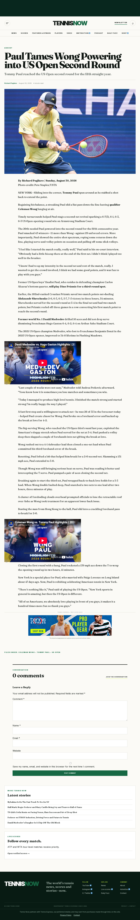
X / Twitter (86, 893)
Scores (24, 33)
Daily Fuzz (112, 33)
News (14, 33)
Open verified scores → (19, 853)
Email (16, 738)
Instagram (86, 889)
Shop (124, 33)
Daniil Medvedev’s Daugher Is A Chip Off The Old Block (34, 822)
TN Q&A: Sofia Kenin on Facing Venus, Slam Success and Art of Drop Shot (42, 812)
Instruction (82, 33)
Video (69, 33)
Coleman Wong (26, 652)
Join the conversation (116, 677)
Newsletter (121, 22)
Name (17, 725)
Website (17, 750)
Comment (18, 699)
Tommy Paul (43, 652)
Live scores (106, 889)
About (122, 885)
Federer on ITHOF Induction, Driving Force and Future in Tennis (38, 817)
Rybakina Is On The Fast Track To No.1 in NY (28, 802)
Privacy (124, 906)
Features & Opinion (41, 33)
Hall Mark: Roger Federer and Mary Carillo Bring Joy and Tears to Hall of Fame (45, 807)
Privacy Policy (65, 915)
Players (59, 33)
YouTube (86, 885)
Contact (123, 893)
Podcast (98, 33)
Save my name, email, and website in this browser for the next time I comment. (54, 766)
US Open (56, 652)
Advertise (124, 889)
